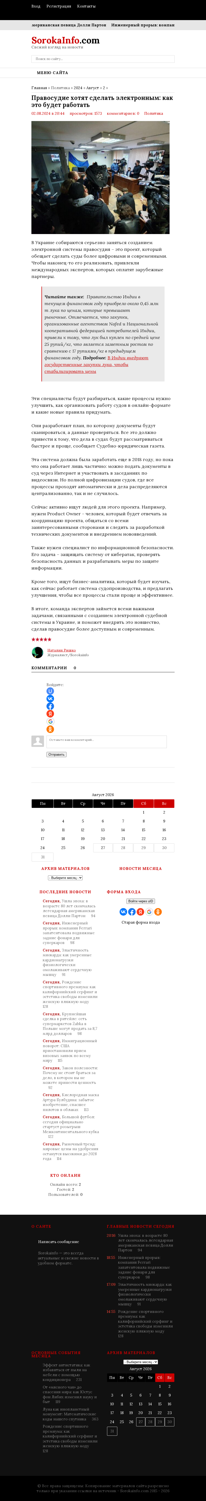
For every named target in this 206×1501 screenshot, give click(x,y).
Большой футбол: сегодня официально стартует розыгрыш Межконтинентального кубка (71, 1127)
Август (92, 87)
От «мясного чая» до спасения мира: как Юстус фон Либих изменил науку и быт (70, 1394)
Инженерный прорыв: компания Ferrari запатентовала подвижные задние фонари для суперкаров (69, 933)
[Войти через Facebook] (50, 706)
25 (63, 847)
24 (42, 847)
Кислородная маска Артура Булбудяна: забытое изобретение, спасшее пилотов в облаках (71, 1102)
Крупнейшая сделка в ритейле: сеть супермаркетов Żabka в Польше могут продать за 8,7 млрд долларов (70, 1024)
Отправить (56, 754)
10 (42, 829)
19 (83, 838)
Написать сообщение (58, 1241)
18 (63, 838)
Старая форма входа (141, 922)
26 (83, 847)
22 (144, 838)
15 (143, 829)
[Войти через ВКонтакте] (50, 698)
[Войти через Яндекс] (50, 713)
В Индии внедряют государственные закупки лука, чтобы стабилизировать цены (96, 364)
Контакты (86, 6)
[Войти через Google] (50, 721)
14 (123, 829)
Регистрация (58, 6)
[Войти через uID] (50, 691)
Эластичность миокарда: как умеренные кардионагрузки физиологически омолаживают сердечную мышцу (67, 962)
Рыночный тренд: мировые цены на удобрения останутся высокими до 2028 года (70, 1151)
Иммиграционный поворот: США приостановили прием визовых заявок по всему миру (70, 1050)
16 (164, 829)
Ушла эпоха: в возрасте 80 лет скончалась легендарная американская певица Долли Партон (69, 908)
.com (65, 40)
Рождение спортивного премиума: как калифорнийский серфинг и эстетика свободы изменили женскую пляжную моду (70, 994)
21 (123, 838)
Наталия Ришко (61, 650)
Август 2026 (103, 794)
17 (42, 838)
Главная (39, 87)
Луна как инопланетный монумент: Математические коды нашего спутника (70, 1414)
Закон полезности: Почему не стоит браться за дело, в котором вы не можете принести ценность (70, 1078)
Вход (35, 6)
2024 (78, 87)
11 (63, 829)
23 (164, 838)
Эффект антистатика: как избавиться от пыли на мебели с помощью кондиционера (66, 1372)
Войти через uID (140, 901)
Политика (153, 113)
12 (82, 829)
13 (103, 829)
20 (103, 838)
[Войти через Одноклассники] (50, 729)
